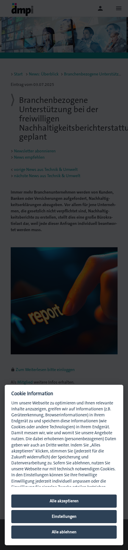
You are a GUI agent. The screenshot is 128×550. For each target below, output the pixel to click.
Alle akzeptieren (64, 500)
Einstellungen (64, 516)
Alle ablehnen (64, 531)
